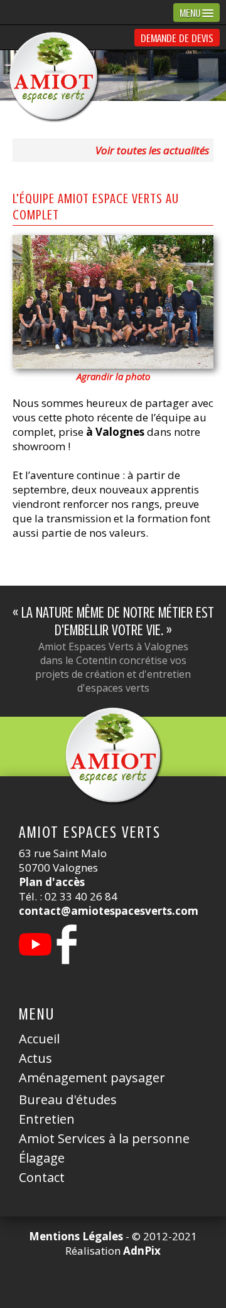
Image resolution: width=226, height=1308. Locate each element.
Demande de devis (177, 38)
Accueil (39, 1038)
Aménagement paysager (92, 1077)
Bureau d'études (68, 1099)
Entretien (47, 1118)
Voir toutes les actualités (152, 150)
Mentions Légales (76, 1236)
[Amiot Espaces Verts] (113, 755)
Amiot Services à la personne (104, 1138)
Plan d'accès (52, 882)
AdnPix (142, 1250)
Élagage (42, 1157)
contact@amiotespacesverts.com (108, 911)
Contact (42, 1177)
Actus (35, 1058)
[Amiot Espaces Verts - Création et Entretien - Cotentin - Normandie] (53, 76)
